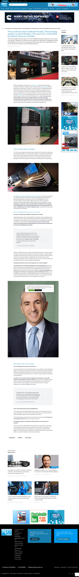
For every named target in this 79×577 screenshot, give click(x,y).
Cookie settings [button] (38, 290)
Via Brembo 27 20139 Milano (8, 567)
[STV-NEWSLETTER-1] (69, 123)
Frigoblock (20, 94)
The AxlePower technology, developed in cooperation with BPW (27, 196)
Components (45, 8)
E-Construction (18, 559)
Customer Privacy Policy (72, 567)
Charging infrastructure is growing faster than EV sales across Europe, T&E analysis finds (68, 48)
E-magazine (5, 1)
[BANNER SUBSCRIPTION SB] (38, 517)
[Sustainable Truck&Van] (4, 4)
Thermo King (45, 86)
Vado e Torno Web (19, 552)
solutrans (20, 437)
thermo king (28, 437)
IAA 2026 (7, 8)
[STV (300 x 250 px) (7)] (21, 517)
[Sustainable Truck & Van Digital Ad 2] (39, 17)
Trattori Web (17, 555)
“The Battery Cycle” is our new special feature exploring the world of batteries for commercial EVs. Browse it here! (69, 90)
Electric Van (24, 8)
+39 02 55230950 (21, 567)
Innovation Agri (18, 548)
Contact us (25, 1)
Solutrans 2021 (34, 85)
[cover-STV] (69, 141)
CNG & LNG (52, 8)
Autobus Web (17, 557)
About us (20, 1)
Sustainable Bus (18, 533)
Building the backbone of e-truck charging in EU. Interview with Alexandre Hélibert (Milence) (46, 470)
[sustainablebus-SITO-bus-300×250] (69, 109)
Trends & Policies (37, 8)
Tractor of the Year (19, 543)
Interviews (24, 475)
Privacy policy (57, 567)
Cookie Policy (63, 567)
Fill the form (35, 539)
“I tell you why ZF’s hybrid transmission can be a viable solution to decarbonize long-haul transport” (19, 498)
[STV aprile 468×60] (63, 5)
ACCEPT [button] (31, 290)
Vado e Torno (18, 550)
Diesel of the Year (18, 541)
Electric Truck (17, 8)
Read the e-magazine (63, 539)
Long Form (58, 8)
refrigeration (12, 437)
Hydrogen (30, 8)
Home (2, 8)
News (12, 8)
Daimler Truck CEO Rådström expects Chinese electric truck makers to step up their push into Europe (69, 69)
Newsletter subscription (14, 1)
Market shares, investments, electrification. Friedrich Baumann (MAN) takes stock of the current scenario (46, 498)
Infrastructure (44, 474)
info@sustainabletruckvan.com (35, 567)
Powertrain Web (18, 553)
